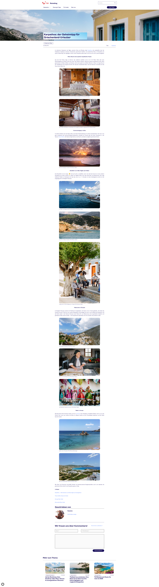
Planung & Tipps (57, 7)
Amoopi (78, 413)
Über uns (73, 7)
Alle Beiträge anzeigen (72, 514)
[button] (2, 584)
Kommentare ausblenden (96, 525)
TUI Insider (66, 7)
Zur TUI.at (111, 7)
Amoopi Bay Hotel (59, 499)
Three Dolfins (61, 136)
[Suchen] (115, 2)
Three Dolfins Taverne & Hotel (61, 495)
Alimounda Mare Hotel (60, 502)
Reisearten (46, 7)
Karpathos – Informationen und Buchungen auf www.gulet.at (68, 492)
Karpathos (90, 50)
